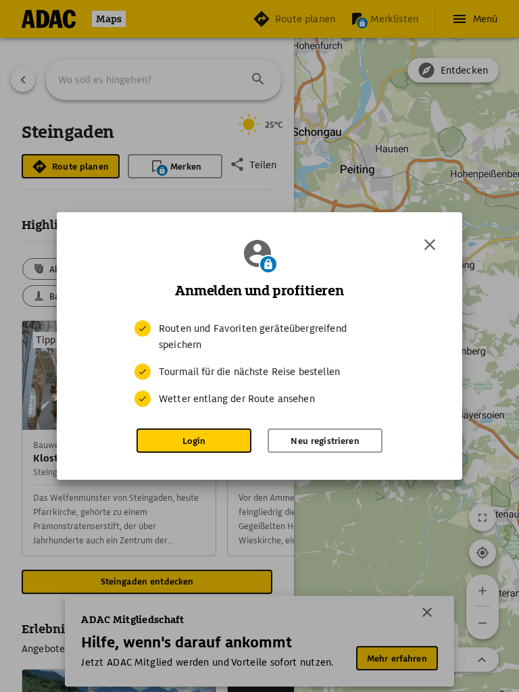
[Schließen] (430, 244)
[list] (259, 363)
